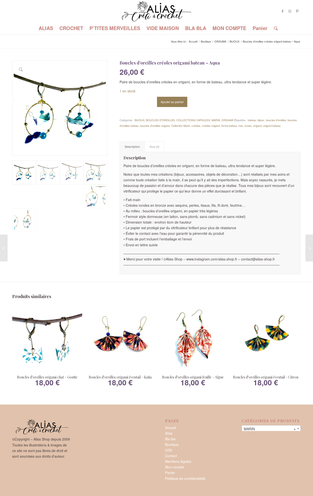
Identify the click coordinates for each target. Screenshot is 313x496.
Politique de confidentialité (185, 478)
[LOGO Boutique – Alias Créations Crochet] (156, 11)
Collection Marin (180, 126)
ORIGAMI (227, 120)
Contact (171, 455)
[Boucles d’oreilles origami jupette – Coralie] (4, 248)
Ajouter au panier (172, 102)
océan (248, 126)
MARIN (216, 120)
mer (240, 126)
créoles (195, 126)
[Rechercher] (274, 28)
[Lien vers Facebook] (282, 11)
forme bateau (229, 126)
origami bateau (271, 126)
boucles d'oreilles (276, 120)
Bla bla (170, 438)
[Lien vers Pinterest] (297, 11)
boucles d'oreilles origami (155, 126)
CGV (168, 450)
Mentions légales (178, 461)
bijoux (260, 120)
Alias (168, 433)
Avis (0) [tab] (154, 147)
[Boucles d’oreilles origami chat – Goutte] (309, 248)
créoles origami (211, 126)
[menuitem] (45, 28)
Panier (170, 472)
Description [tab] (132, 147)
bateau (252, 120)
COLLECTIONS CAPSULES (193, 120)
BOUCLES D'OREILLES (160, 120)
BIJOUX (140, 120)
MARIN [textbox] (270, 428)
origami (257, 126)
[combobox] (271, 428)
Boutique (172, 444)
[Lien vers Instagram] (289, 11)
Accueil (170, 427)
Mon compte (174, 466)
